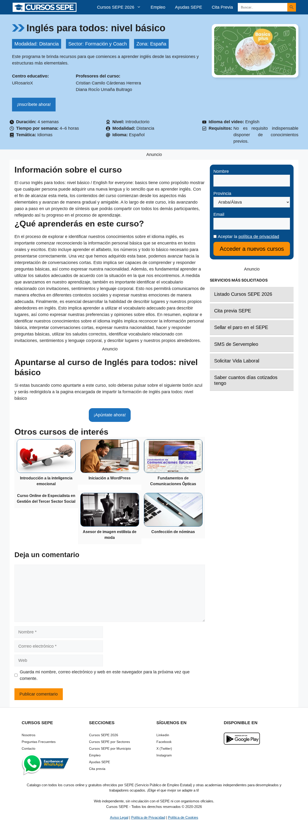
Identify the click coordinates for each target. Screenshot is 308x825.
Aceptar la (248, 236)
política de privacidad (258, 236)
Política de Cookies (183, 817)
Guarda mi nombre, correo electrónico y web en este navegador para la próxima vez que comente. (105, 675)
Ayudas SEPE (188, 7)
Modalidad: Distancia (36, 43)
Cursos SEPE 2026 (115, 7)
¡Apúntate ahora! (110, 414)
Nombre (221, 171)
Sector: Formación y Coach (97, 43)
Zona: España (151, 43)
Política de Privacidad (148, 817)
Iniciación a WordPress (110, 478)
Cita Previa (222, 7)
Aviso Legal (119, 817)
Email (218, 214)
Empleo (158, 7)
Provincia (222, 193)
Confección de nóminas (173, 532)
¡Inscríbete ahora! (34, 104)
